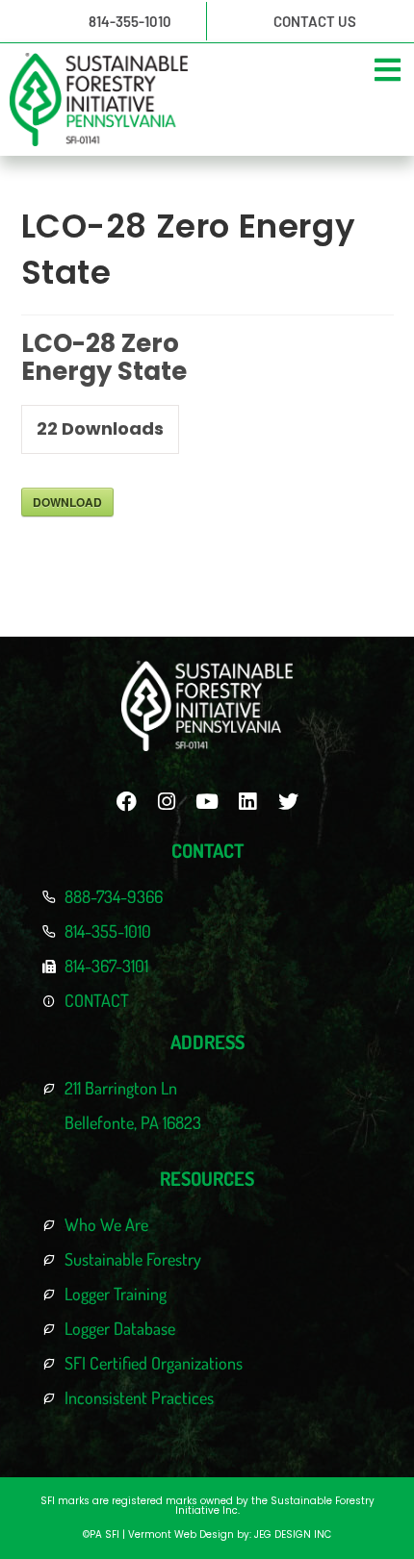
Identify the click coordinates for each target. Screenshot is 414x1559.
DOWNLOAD (67, 502)
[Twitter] (288, 801)
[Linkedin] (247, 801)
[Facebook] (126, 801)
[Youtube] (207, 801)
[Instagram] (166, 801)
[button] (387, 70)
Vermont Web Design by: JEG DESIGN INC (229, 1534)
